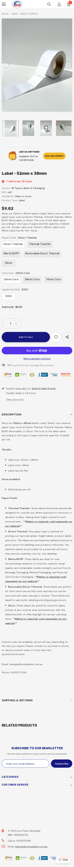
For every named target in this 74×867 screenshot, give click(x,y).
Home (5, 13)
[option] (37, 65)
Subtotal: (8, 307)
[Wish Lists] (56, 337)
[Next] (68, 65)
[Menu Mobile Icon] (4, 4)
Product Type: (10, 200)
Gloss (8, 263)
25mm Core (11, 279)
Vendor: (6, 188)
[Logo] (17, 4)
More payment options (37, 358)
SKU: (4, 192)
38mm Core (32, 279)
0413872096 (26, 160)
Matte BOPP (11, 253)
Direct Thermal (13, 244)
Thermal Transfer (40, 244)
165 (9, 365)
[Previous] (5, 65)
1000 (8, 296)
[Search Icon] (49, 4)
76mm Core (53, 279)
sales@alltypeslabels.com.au (31, 846)
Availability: (8, 196)
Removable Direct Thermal (42, 253)
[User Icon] (59, 4)
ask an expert (54, 156)
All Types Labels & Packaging (28, 188)
